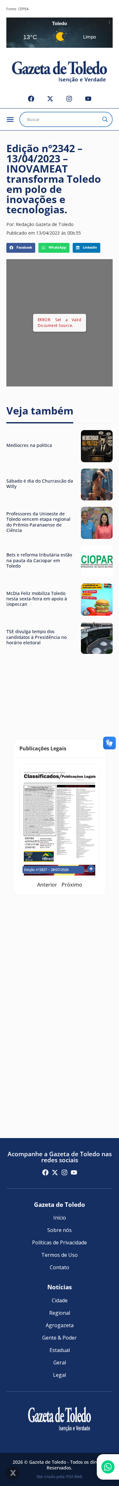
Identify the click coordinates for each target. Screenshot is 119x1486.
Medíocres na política (29, 445)
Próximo (72, 884)
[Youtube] (88, 99)
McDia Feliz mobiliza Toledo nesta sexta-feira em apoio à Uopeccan (36, 598)
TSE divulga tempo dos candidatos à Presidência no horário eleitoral (36, 637)
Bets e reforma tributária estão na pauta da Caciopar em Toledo (39, 560)
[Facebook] (31, 99)
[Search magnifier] (105, 119)
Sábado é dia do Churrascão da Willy (39, 483)
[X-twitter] (50, 99)
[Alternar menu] (10, 119)
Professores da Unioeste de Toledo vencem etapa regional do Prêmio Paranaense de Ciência (38, 522)
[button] (20, 248)
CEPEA (23, 8)
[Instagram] (69, 99)
